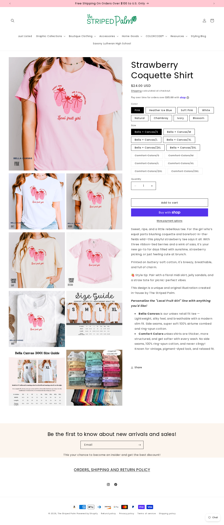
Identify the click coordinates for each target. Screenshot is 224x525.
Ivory (180, 118)
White (206, 110)
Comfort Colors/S (149, 156)
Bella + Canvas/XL (179, 140)
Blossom (198, 118)
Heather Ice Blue (160, 110)
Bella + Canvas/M (179, 132)
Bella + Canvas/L (146, 140)
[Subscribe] (139, 445)
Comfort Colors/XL (183, 163)
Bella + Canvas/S (146, 132)
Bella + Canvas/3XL (183, 147)
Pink (137, 110)
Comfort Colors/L (149, 163)
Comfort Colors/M (182, 156)
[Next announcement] (214, 3)
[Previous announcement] (10, 3)
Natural (140, 118)
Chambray (161, 118)
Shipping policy (167, 513)
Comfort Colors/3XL (186, 171)
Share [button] (138, 367)
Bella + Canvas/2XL (148, 147)
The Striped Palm (67, 513)
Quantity (136, 179)
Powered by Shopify (87, 513)
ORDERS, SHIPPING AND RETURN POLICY (112, 469)
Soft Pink (187, 110)
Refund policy (108, 513)
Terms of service (146, 513)
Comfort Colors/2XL (150, 171)
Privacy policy (126, 513)
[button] (12, 20)
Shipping (136, 90)
